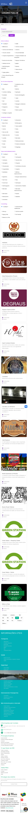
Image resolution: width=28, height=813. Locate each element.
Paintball (5, 104)
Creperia (17, 169)
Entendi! (3, 810)
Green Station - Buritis (8, 572)
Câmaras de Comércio (8, 697)
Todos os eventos (4, 750)
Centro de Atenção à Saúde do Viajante (12, 659)
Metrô (5, 647)
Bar (16, 154)
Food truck (5, 183)
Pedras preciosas (19, 141)
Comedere (5, 376)
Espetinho (5, 176)
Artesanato (18, 120)
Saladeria (17, 196)
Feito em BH (5, 132)
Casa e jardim (18, 126)
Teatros (17, 72)
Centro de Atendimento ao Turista (11, 686)
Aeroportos (6, 641)
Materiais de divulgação (8, 711)
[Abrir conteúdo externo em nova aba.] (22, 800)
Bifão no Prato (6, 604)
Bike (3, 89)
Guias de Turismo (7, 685)
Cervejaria (5, 163)
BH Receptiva (18, 123)
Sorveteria (5, 199)
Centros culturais (19, 46)
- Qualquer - (6, 43)
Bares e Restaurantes (5, 753)
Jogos (16, 98)
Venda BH (6, 716)
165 (13, 618)
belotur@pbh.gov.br (7, 729)
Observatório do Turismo (9, 713)
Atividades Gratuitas (5, 751)
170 (13, 621)
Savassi (4, 147)
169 (8, 621)
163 (3, 618)
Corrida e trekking (7, 92)
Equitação (17, 92)
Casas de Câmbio (7, 682)
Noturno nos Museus (5, 742)
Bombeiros (6, 670)
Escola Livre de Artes (7, 60)
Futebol (4, 98)
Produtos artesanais (20, 144)
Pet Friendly (18, 214)
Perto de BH (3, 763)
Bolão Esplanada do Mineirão (10, 473)
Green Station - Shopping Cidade (11, 540)
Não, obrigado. (9, 810)
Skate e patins (18, 110)
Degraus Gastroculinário (8, 309)
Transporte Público (7, 650)
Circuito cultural (6, 52)
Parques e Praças (4, 757)
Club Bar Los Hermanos (8, 406)
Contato (2, 771)
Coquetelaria (6, 169)
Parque (17, 107)
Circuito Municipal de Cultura (7, 745)
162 (20, 615)
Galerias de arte (6, 63)
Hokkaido (4, 242)
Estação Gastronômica (20, 176)
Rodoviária (6, 644)
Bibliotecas (5, 46)
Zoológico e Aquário (7, 113)
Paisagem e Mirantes (20, 104)
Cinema (17, 49)
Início (2, 24)
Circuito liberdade (19, 52)
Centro (4, 129)
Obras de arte (18, 69)
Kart (3, 101)
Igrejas (17, 63)
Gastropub (18, 183)
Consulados (6, 695)
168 (3, 621)
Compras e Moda (4, 760)
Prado (4, 144)
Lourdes (4, 138)
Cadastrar (14, 784)
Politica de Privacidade (24, 804)
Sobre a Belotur (4, 769)
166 (17, 618)
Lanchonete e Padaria (20, 185)
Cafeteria (5, 160)
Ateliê (16, 43)
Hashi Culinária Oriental (8, 343)
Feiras (16, 129)
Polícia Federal (7, 698)
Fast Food (5, 180)
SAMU (5, 660)
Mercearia (5, 193)
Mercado (5, 188)
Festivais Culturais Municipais (7, 739)
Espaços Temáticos (20, 60)
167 (22, 618)
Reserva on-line (6, 217)
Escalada (5, 95)
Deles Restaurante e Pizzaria (9, 276)
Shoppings (17, 147)
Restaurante (5, 196)
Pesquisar (3, 29)
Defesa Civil (6, 672)
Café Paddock (6, 440)
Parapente (5, 107)
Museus (17, 66)
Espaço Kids (5, 214)
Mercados (17, 138)
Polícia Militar (6, 667)
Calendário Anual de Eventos (9, 707)
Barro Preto (5, 123)
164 (8, 618)
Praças (4, 110)
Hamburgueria (6, 185)
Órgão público (6, 72)
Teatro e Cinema (4, 756)
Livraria (17, 135)
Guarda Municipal (7, 673)
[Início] (7, 2)
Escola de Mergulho (20, 95)
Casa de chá (18, 160)
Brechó (4, 126)
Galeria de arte (6, 135)
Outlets (4, 141)
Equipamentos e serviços (9, 710)
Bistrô (4, 157)
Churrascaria (6, 166)
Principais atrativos (7, 714)
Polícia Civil (6, 669)
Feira (16, 180)
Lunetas (17, 101)
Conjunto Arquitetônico (8, 55)
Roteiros (2, 764)
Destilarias (5, 172)
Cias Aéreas (6, 688)
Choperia (17, 163)
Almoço (4, 211)
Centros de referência (8, 49)
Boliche (17, 89)
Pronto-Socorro (7, 657)
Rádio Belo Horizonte (11, 732)
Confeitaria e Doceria (20, 166)
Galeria (17, 132)
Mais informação (9, 807)
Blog (2, 774)
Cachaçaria (18, 157)
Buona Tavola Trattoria (8, 507)
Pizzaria (17, 193)
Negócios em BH (4, 772)
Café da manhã (19, 211)
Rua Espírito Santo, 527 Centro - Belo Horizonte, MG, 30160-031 (13, 727)
